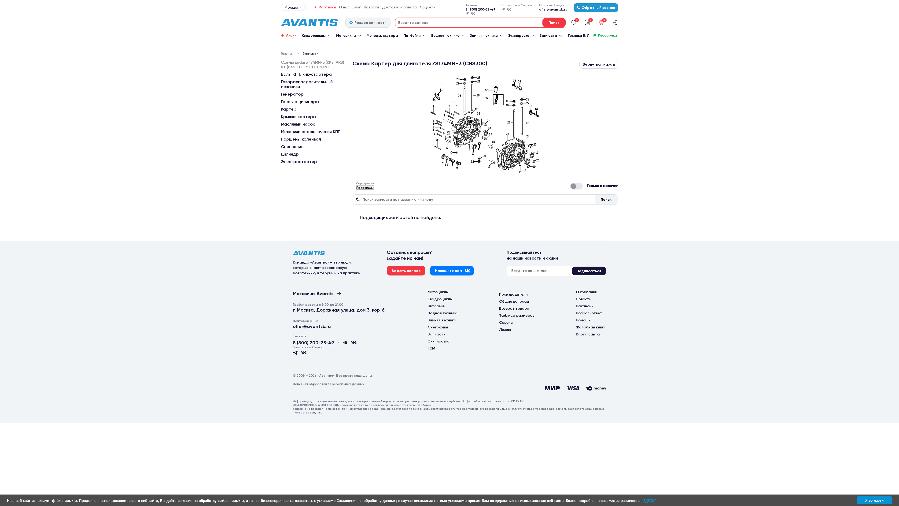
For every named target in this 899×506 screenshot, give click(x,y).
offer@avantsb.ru (553, 9)
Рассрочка (607, 35)
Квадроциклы (314, 35)
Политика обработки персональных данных (328, 384)
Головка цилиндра (300, 101)
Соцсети (427, 7)
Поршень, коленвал (301, 139)
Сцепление (292, 146)
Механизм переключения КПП (310, 131)
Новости (371, 7)
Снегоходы (438, 327)
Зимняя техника (484, 35)
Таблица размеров (516, 315)
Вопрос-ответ (589, 313)
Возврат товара (514, 308)
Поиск (606, 199)
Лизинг (505, 329)
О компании (586, 292)
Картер (288, 109)
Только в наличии (602, 185)
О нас (344, 7)
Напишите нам (448, 270)
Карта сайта (588, 334)
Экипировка (518, 35)
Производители (513, 294)
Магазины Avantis (313, 293)
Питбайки (412, 35)
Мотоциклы (346, 35)
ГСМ (431, 348)
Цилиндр (290, 154)
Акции (291, 35)
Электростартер (299, 161)
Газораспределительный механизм (307, 84)
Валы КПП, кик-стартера (306, 74)
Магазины (327, 7)
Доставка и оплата (399, 7)
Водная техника (445, 35)
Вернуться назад (599, 64)
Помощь (583, 320)
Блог (357, 7)
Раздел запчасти (370, 22)
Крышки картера (298, 116)
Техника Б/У (578, 35)
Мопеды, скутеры (382, 35)
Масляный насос (298, 124)
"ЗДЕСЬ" (648, 500)
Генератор (292, 94)
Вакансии (584, 306)
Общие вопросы (514, 301)
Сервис (506, 322)
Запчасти (548, 35)
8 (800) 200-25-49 (480, 9)
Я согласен (874, 500)
